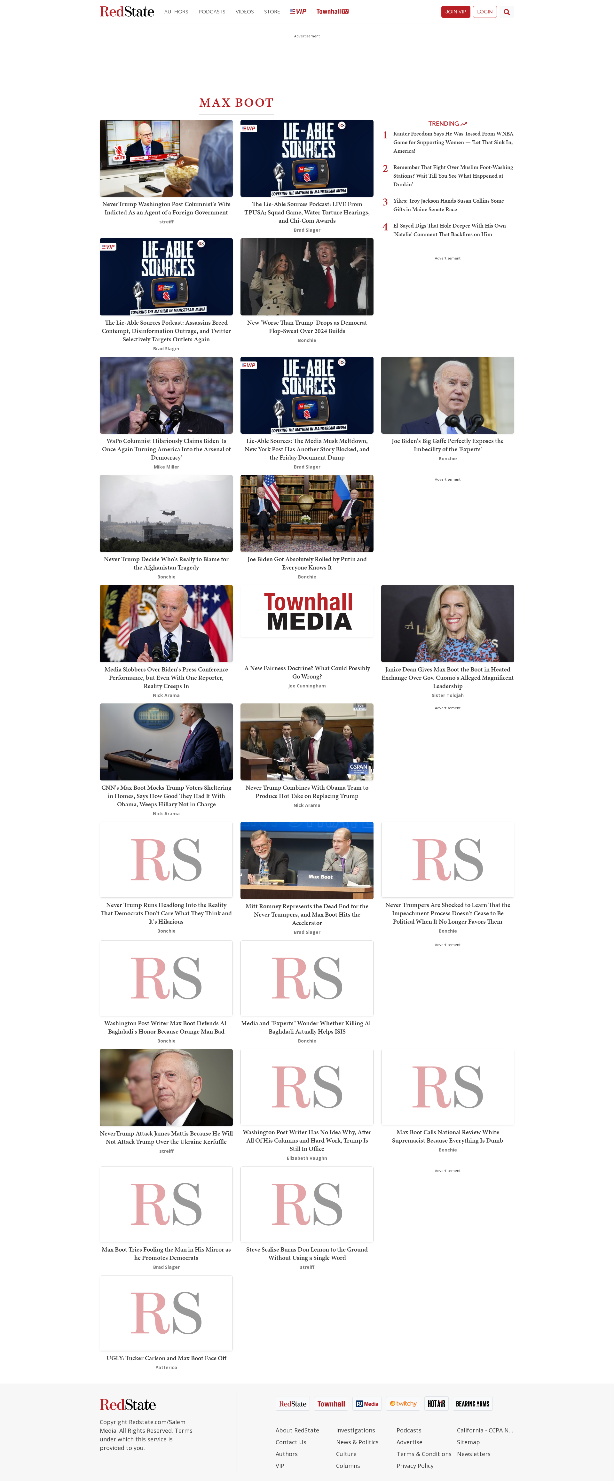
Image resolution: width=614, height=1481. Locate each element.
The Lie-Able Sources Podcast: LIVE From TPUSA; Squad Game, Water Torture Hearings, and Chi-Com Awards (307, 212)
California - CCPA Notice (485, 1430)
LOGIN (485, 12)
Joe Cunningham (307, 686)
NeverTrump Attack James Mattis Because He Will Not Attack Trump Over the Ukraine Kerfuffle (166, 1137)
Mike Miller (166, 467)
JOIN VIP (455, 12)
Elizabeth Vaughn (307, 1158)
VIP (280, 1465)
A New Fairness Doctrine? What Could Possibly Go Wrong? (307, 672)
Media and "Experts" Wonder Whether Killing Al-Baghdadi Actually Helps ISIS (307, 1027)
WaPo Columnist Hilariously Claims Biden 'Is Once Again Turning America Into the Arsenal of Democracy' (166, 449)
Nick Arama (166, 695)
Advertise (409, 1442)
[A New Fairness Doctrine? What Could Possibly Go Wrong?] (307, 610)
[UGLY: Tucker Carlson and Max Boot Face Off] (166, 1312)
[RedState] (127, 12)
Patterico (166, 1367)
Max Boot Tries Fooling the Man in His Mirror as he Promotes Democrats (166, 1253)
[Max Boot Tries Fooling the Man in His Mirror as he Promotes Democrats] (166, 1203)
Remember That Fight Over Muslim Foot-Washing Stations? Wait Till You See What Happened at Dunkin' (453, 175)
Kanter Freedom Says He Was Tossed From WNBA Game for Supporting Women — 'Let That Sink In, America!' (453, 142)
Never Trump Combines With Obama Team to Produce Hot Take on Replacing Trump (307, 791)
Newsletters (474, 1454)
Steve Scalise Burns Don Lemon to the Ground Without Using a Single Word (307, 1253)
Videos (245, 12)
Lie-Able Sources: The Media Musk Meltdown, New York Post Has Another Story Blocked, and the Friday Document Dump (307, 449)
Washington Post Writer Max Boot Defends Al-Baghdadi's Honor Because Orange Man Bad (166, 1027)
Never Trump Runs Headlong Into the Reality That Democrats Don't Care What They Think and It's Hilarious (166, 913)
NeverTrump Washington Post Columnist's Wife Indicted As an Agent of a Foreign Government (166, 208)
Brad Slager (307, 230)
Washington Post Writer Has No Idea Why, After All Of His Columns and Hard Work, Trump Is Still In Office (307, 1140)
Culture (346, 1454)
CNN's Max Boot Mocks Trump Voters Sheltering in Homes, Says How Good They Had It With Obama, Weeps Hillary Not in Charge (166, 796)
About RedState (297, 1430)
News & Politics (357, 1442)
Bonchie (307, 340)
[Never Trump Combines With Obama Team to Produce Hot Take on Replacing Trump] (307, 741)
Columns (348, 1465)
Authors (176, 12)
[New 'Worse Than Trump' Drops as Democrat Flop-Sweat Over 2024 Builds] (307, 276)
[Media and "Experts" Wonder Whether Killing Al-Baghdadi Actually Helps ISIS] (307, 977)
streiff (166, 222)
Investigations (355, 1430)
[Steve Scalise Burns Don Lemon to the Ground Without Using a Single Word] (307, 1203)
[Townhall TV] (332, 12)
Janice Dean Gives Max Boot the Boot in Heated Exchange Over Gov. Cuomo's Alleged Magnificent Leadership (448, 677)
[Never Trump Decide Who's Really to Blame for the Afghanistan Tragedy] (166, 512)
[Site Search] (507, 12)
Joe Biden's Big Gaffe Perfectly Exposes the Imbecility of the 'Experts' (448, 445)
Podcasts (212, 12)
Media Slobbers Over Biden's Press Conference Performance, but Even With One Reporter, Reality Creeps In (166, 677)
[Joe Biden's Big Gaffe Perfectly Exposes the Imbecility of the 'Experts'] (447, 394)
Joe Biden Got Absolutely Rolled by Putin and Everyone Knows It (307, 563)
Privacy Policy (415, 1465)
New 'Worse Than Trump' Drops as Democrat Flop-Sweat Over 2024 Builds (307, 326)
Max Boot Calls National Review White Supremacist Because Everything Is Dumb (447, 1136)
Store (272, 12)
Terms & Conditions (424, 1454)
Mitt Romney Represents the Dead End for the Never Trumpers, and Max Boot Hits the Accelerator (307, 914)
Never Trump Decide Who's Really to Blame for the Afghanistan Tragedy (166, 563)
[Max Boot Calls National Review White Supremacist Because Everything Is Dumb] (447, 1086)
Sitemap (468, 1442)
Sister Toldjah (448, 695)
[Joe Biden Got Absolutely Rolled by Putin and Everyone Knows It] (307, 512)
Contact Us (291, 1442)
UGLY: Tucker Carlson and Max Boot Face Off (166, 1357)
